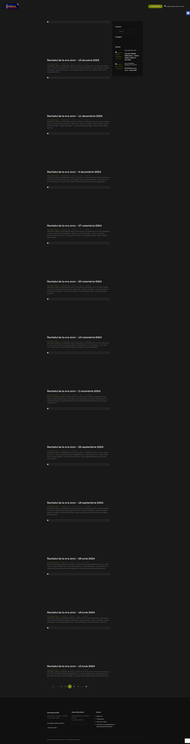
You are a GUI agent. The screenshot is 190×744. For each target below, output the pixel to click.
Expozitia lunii (132, 50)
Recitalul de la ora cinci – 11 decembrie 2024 (74, 116)
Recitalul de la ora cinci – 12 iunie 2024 (71, 666)
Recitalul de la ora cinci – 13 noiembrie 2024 (74, 337)
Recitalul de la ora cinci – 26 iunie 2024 (71, 559)
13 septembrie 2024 (65, 506)
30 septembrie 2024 (65, 395)
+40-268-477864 (52, 727)
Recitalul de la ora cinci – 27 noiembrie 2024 (74, 226)
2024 (48, 120)
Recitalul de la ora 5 (54, 64)
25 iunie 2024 (64, 562)
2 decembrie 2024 (65, 175)
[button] (188, 13)
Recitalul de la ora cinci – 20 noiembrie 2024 (74, 281)
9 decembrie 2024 (65, 120)
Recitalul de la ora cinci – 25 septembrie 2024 (75, 447)
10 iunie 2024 (64, 670)
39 (87, 686)
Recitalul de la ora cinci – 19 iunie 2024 (71, 612)
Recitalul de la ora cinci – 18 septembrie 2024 (75, 503)
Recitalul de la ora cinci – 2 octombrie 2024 (73, 391)
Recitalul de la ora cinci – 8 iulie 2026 (131, 69)
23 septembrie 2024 (65, 450)
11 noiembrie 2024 (65, 341)
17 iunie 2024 (64, 616)
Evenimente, (131, 63)
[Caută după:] (127, 31)
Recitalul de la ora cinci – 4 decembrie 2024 (74, 172)
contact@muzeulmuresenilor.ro (55, 723)
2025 (48, 64)
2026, (126, 50)
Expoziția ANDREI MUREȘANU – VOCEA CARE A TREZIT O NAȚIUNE (132, 57)
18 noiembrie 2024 (65, 285)
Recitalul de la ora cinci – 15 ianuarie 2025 (73, 60)
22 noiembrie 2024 (65, 229)
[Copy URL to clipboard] (84, 723)
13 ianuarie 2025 (64, 64)
